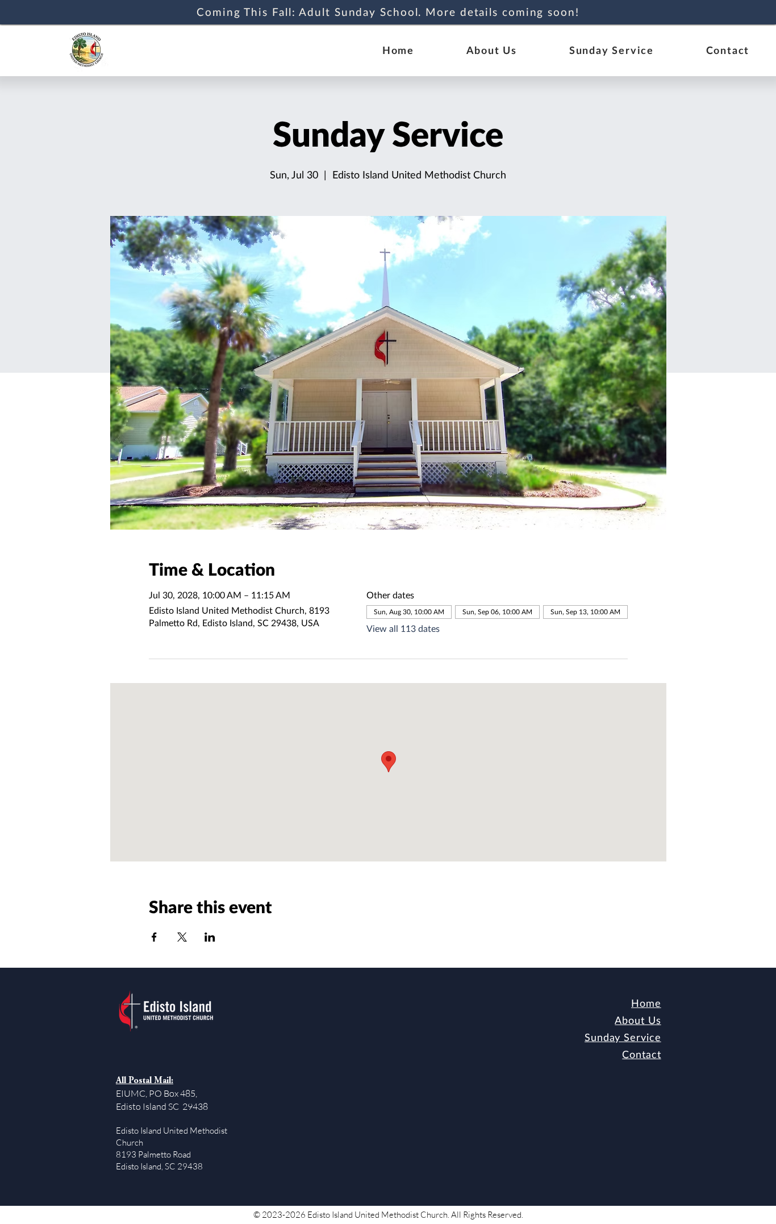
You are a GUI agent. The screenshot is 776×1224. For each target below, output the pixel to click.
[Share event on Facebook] (154, 937)
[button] (492, 51)
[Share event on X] (182, 937)
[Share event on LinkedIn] (210, 937)
